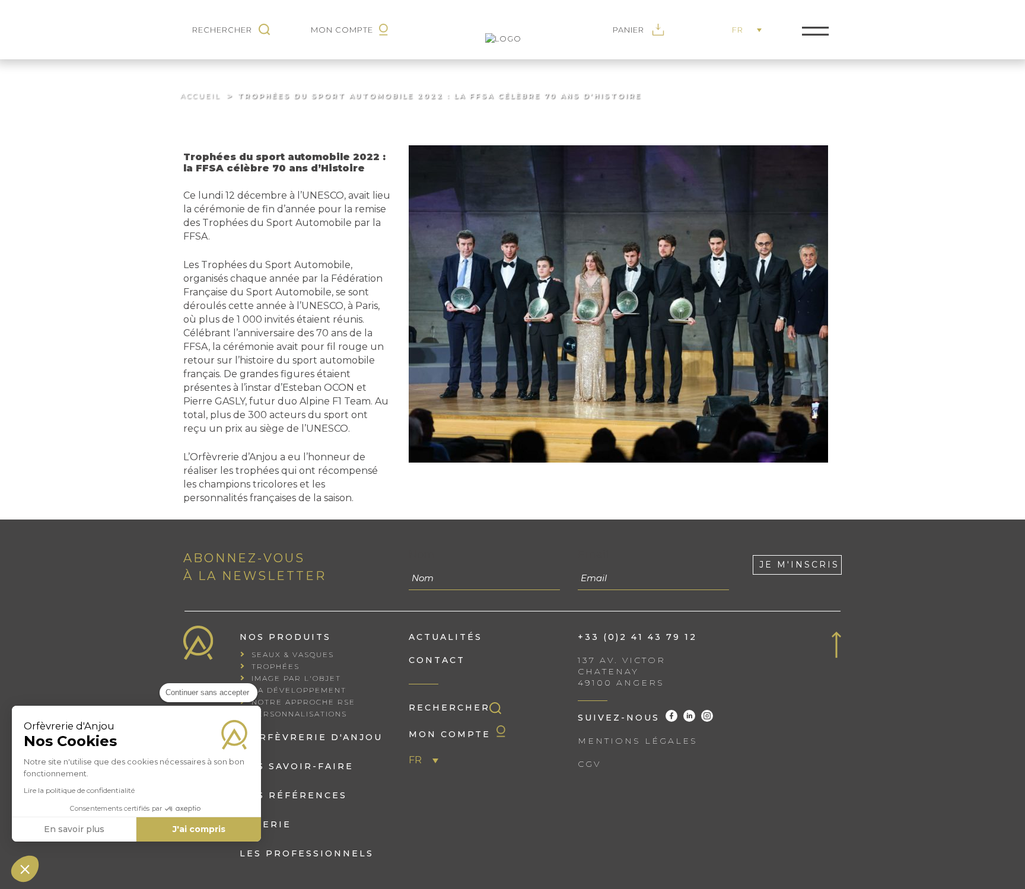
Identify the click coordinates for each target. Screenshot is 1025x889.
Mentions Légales (638, 740)
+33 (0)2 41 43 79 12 (637, 637)
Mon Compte (342, 29)
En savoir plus (74, 829)
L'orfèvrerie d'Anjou (311, 737)
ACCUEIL (200, 96)
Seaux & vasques (293, 654)
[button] (25, 869)
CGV (589, 764)
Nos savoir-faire (297, 766)
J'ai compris (199, 829)
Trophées (276, 666)
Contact (437, 660)
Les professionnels (307, 853)
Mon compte (450, 734)
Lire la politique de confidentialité (79, 790)
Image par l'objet (296, 678)
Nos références (293, 795)
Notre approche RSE (303, 701)
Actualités (445, 637)
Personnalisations (299, 713)
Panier (630, 29)
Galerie (265, 824)
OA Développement (299, 690)
